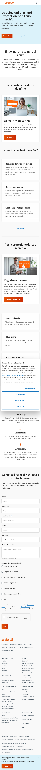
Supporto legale (9, 588)
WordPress (5, 663)
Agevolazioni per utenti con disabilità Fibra (10, 721)
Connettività (6, 713)
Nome (4, 496)
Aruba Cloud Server (28, 663)
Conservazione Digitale (8, 699)
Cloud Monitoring (27, 680)
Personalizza (19, 400)
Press (30, 644)
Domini (4, 666)
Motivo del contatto (12, 545)
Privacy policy (6, 743)
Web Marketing (6, 675)
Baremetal (25, 689)
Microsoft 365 (27, 713)
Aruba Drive (5, 678)
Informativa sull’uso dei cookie (13, 375)
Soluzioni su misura (28, 696)
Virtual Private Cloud (28, 668)
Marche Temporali (7, 701)
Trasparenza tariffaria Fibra (10, 718)
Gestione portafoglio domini (13, 594)
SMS (23, 727)
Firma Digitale (6, 696)
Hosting (4, 661)
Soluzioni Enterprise (8, 650)
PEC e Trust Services (9, 686)
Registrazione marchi (11, 572)
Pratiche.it (25, 723)
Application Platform (28, 666)
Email (4, 525)
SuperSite (4, 670)
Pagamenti (5, 736)
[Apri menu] (2, 2)
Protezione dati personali (18, 743)
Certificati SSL (27, 720)
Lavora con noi (22, 644)
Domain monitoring (10, 566)
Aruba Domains (25, 607)
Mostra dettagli (30, 388)
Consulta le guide (24, 736)
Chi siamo (5, 644)
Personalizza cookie (27, 749)
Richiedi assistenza (7, 739)
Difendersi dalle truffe (8, 746)
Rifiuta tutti (20, 406)
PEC (3, 689)
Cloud (24, 658)
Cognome (5, 506)
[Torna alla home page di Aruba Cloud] (9, 3)
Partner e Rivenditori (8, 706)
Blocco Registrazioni (11, 583)
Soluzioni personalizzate (9, 704)
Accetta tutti (20, 394)
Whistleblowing (6, 752)
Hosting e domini (7, 658)
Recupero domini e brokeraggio (14, 577)
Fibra (3, 715)
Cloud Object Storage (28, 678)
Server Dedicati (27, 686)
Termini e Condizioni (8, 680)
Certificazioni (13, 644)
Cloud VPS (25, 661)
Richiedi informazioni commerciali (25, 739)
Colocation (25, 694)
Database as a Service (29, 673)
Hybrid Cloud (26, 670)
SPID (3, 694)
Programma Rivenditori (25, 647)
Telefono (5, 535)
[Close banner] (38, 758)
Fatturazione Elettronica (9, 692)
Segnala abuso (20, 746)
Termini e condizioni (28, 699)
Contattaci (20, 228)
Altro (5, 599)
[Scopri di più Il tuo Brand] (11, 516)
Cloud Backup (26, 675)
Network (24, 692)
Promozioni (5, 682)
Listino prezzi (13, 736)
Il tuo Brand (6, 516)
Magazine (4, 647)
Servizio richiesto (12, 563)
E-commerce (5, 673)
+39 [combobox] (5, 540)
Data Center (12, 647)
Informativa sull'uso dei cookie (11, 749)
